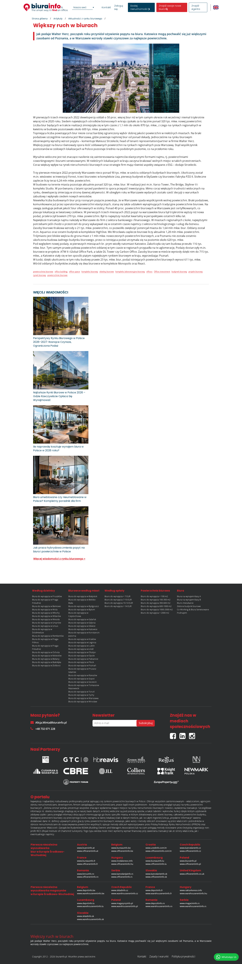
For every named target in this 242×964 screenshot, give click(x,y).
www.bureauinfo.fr (86, 860)
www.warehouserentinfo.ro (159, 906)
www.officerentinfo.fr (87, 863)
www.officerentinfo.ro (87, 876)
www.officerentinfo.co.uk (192, 873)
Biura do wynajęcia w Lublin (81, 645)
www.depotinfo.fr (154, 890)
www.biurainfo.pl (188, 860)
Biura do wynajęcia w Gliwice (81, 625)
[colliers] (136, 771)
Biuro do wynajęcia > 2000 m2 (155, 612)
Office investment (162, 271)
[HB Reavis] (106, 759)
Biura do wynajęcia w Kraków (82, 639)
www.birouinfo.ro (85, 873)
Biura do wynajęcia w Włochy (46, 612)
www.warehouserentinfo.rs (193, 906)
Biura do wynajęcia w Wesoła (46, 619)
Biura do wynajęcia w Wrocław (82, 701)
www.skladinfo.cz (119, 890)
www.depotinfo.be (86, 890)
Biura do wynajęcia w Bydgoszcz (83, 606)
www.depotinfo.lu (85, 903)
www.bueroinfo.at (86, 847)
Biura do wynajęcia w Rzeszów (82, 675)
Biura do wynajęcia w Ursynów (46, 622)
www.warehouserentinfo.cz (124, 893)
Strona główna (40, 18)
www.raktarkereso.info (191, 890)
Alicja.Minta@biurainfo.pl (51, 722)
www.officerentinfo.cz (190, 850)
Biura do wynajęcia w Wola (44, 609)
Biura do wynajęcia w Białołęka (46, 662)
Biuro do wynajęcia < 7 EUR (117, 596)
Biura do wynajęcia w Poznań (82, 665)
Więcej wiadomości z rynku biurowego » (59, 558)
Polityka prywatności (183, 956)
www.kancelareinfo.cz (190, 847)
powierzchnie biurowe (57, 275)
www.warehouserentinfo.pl (124, 906)
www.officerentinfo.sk (156, 876)
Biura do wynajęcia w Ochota (46, 652)
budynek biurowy (179, 271)
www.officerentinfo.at (87, 850)
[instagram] (193, 734)
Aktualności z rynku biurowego (85, 18)
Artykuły (58, 18)
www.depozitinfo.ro (155, 903)
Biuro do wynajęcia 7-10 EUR (118, 599)
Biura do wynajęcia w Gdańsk (82, 619)
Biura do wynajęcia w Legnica (82, 642)
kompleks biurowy (89, 271)
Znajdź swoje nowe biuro (170, 7)
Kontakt (106, 7)
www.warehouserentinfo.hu (193, 893)
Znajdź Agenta (195, 7)
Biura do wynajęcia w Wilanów (46, 616)
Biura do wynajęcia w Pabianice (83, 658)
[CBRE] (76, 771)
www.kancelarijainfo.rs (122, 873)
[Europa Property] (166, 782)
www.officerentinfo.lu (156, 863)
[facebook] (174, 734)
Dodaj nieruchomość (139, 7)
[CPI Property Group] (46, 758)
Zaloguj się (118, 7)
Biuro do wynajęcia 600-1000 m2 (156, 606)
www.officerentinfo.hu (122, 863)
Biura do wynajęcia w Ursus (45, 625)
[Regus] (166, 758)
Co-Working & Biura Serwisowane (193, 609)
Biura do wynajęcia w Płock (81, 662)
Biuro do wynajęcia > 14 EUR (118, 606)
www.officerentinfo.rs (121, 876)
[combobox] (83, 7)
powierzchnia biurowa (43, 271)
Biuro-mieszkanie (185, 602)
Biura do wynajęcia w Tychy (81, 694)
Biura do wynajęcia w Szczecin (82, 681)
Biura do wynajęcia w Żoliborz (46, 665)
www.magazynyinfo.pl (122, 903)
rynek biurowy (39, 275)
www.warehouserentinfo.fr (159, 893)
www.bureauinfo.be (121, 847)
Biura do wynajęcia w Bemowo (46, 606)
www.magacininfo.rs (190, 903)
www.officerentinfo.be (122, 850)
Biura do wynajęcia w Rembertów (48, 635)
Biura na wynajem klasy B (189, 599)
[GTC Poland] (76, 758)
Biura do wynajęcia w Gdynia (81, 622)
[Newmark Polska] (196, 771)
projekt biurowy (195, 271)
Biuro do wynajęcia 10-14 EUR (119, 602)
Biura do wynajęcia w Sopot (81, 678)
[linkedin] (184, 734)
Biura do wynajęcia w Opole (81, 655)
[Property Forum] (76, 782)
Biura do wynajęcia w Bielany (45, 658)
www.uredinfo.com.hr (156, 847)
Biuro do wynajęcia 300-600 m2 (155, 602)
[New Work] (196, 758)
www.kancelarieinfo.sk (156, 873)
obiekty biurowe (106, 271)
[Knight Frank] (166, 771)
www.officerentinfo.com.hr (159, 850)
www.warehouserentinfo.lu (90, 906)
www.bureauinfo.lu (155, 860)
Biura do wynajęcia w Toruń (81, 691)
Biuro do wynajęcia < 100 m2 (154, 596)
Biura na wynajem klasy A (189, 596)
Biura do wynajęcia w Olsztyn (82, 652)
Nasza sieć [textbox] (80, 7)
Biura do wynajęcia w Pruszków (47, 596)
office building (61, 271)
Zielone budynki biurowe (189, 606)
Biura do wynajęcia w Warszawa (83, 698)
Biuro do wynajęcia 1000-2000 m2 (157, 609)
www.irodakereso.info (122, 860)
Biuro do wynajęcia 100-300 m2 (155, 599)
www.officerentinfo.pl (190, 863)
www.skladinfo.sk (85, 916)
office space (74, 271)
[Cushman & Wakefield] (46, 771)
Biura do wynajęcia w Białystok (82, 596)
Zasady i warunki (159, 956)
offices (149, 271)
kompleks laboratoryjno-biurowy (130, 271)
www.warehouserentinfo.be (90, 893)
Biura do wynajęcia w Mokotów (46, 655)
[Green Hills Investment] (136, 758)
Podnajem (182, 612)
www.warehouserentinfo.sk (90, 919)
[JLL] (106, 771)
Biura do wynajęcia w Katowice (82, 629)
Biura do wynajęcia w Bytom (81, 609)
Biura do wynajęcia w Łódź (81, 648)
